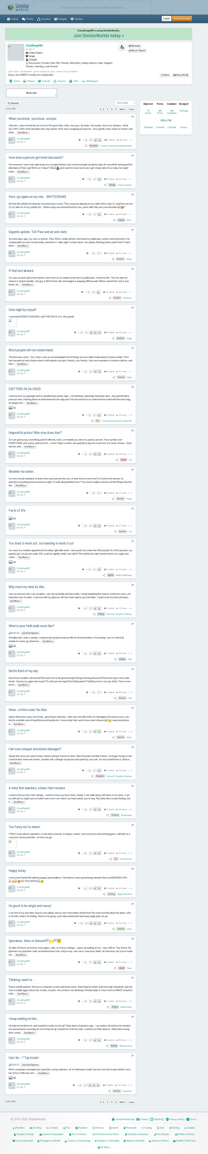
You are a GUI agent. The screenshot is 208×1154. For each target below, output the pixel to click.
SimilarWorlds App (125, 1119)
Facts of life (17, 510)
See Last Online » (70, 71)
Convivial (160, 127)
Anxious (99, 1127)
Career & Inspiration (52, 1134)
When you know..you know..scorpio (32, 119)
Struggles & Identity (50, 1140)
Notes (166, 75)
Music (129, 220)
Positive (20, 1127)
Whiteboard (91, 81)
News (129, 377)
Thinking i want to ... (22, 980)
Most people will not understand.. (32, 350)
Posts (16, 81)
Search (14, 103)
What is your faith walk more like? (31, 626)
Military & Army (125, 1046)
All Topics (105, 1147)
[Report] (132, 116)
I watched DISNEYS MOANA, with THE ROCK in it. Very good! (41, 316)
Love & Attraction (24, 1140)
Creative (53, 1127)
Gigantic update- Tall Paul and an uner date (38, 232)
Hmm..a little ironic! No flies (28, 710)
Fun (68, 1127)
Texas (129, 968)
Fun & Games (79, 1134)
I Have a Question (125, 185)
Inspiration (127, 1091)
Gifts (75, 81)
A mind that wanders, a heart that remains (37, 788)
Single (129, 338)
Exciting (36, 1127)
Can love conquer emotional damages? (35, 749)
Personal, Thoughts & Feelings (119, 614)
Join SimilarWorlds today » (98, 35)
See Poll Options (30, 633)
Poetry (129, 499)
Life (130, 460)
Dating (129, 259)
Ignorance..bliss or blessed (27, 941)
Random (82, 1127)
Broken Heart (126, 815)
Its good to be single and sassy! (30, 906)
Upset (114, 1127)
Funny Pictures (126, 859)
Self (130, 698)
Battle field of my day (23, 671)
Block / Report (138, 50)
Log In (166, 18)
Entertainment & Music (107, 1134)
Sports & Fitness (160, 1140)
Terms (193, 1119)
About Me (181, 75)
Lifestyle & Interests (137, 1134)
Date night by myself (22, 310)
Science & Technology (79, 1140)
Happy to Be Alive (124, 894)
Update (191, 1127)
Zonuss (183, 127)
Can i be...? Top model (24, 1058)
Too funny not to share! (24, 827)
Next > (123, 109)
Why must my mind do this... (28, 587)
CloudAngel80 (34, 45)
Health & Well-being (124, 575)
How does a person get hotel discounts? (36, 157)
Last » (132, 109)
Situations (127, 298)
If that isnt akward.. (22, 271)
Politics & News (186, 1134)
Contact (144, 1119)
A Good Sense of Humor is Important (117, 421)
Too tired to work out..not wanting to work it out (41, 543)
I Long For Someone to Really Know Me (116, 146)
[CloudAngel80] (12, 140)
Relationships (126, 1007)
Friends (46, 81)
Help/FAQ (158, 1119)
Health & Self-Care (185, 1140)
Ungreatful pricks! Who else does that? (35, 433)
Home (129, 929)
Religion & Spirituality (108, 1140)
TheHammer (149, 127)
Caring (148, 1127)
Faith (130, 659)
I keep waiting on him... (24, 1019)
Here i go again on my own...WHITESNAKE (37, 197)
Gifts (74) (166, 120)
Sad (161, 1127)
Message (135, 46)
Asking (175, 1127)
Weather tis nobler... (22, 472)
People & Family (25, 1134)
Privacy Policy (177, 1119)
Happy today (17, 871)
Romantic (131, 1127)
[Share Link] (85, 145)
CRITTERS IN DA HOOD (25, 389)
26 (110, 292)
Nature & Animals (135, 1140)
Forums (61, 81)
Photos (31, 81)
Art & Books (163, 1134)
